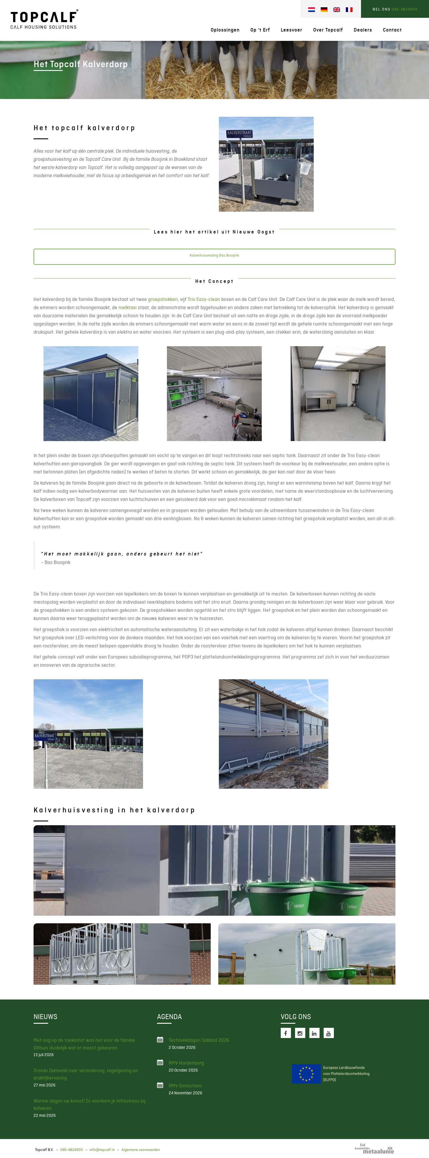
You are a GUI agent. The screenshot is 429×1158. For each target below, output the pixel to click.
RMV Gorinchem (185, 1086)
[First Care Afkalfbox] (306, 954)
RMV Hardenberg (186, 1063)
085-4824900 (405, 9)
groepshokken (163, 299)
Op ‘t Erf (260, 30)
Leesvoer (291, 30)
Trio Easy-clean (204, 299)
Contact (392, 30)
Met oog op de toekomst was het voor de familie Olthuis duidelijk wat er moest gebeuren (84, 1044)
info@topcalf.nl (102, 1149)
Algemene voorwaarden (140, 1149)
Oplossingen (225, 30)
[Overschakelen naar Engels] (336, 10)
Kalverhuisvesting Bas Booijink (214, 255)
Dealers (363, 30)
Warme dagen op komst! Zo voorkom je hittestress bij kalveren (90, 1104)
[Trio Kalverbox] (122, 954)
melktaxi (127, 307)
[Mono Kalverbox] (214, 870)
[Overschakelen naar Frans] (349, 10)
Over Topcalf (328, 30)
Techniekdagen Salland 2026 (199, 1040)
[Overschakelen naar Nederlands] (311, 10)
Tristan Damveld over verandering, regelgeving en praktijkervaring (86, 1074)
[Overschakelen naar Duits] (324, 10)
